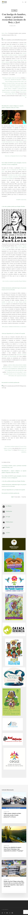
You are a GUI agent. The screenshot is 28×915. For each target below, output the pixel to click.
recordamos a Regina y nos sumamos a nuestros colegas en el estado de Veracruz (14, 247)
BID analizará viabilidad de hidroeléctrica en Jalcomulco (14, 326)
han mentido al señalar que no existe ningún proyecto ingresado (14, 301)
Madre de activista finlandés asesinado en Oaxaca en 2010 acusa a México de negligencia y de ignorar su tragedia (15, 86)
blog (6, 33)
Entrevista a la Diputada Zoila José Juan (13, 156)
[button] (25, 2)
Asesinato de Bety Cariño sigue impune (15, 83)
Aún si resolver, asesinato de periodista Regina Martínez (14, 281)
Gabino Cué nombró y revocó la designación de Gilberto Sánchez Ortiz (14, 169)
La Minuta (14, 10)
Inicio (3, 33)
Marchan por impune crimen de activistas (11, 78)
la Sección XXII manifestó (7, 178)
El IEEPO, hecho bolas (21, 199)
